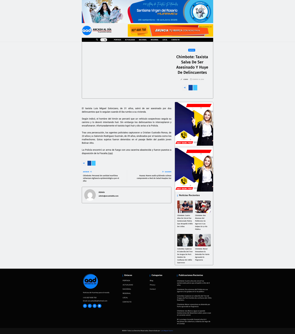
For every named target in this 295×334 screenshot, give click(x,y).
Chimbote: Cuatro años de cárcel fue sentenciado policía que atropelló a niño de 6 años (185, 221)
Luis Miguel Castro (167, 330)
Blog (151, 280)
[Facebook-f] (85, 306)
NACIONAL (143, 40)
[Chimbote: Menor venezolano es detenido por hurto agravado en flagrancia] (203, 240)
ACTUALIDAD (130, 40)
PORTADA (117, 40)
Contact (153, 289)
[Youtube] (99, 306)
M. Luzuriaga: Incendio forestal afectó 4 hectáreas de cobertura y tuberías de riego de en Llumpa (193, 321)
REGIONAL (155, 40)
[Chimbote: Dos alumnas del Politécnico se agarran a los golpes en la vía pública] (203, 206)
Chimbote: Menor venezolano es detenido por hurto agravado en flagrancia (202, 254)
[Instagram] (95, 306)
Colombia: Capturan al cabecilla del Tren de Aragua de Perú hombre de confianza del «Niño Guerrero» (194, 298)
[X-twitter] (90, 306)
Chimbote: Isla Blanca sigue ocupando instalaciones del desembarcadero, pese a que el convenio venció (194, 313)
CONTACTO (175, 40)
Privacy (152, 285)
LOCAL (164, 40)
